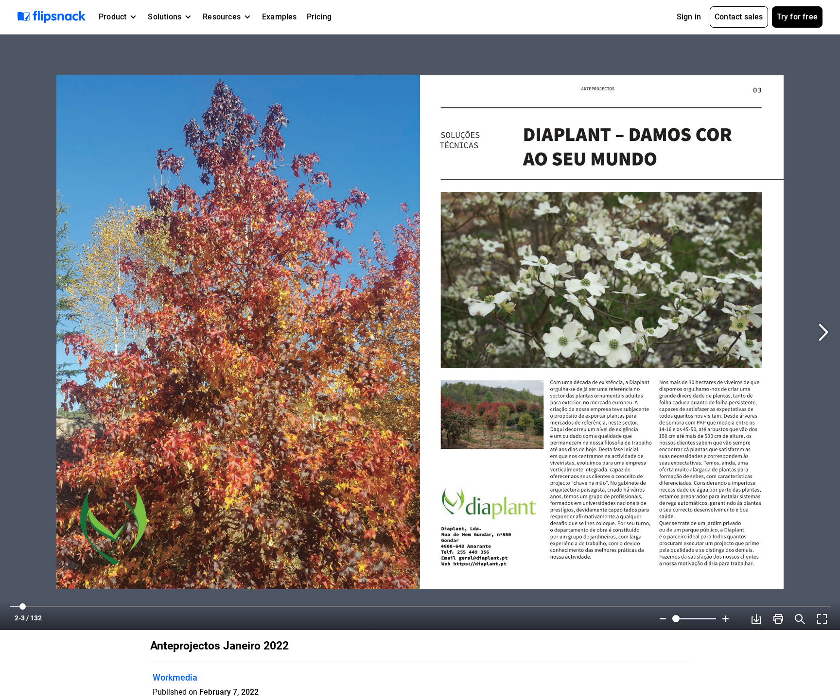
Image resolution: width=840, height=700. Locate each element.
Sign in (689, 16)
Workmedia (175, 677)
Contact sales (739, 16)
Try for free (797, 16)
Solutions (164, 16)
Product (112, 16)
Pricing (319, 16)
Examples (279, 16)
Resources (222, 16)
